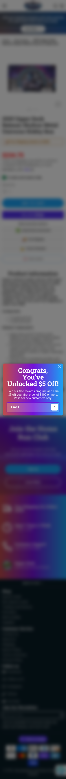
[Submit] (54, 407)
